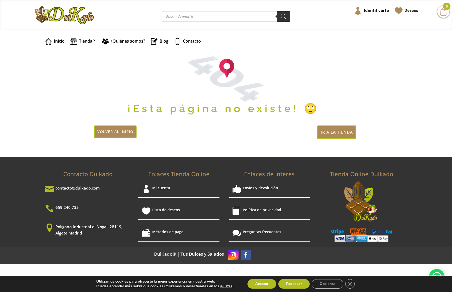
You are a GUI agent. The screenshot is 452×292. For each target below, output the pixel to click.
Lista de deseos (166, 209)
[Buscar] (283, 16)
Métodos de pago (168, 231)
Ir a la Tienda (337, 132)
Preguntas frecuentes (262, 231)
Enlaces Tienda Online (179, 174)
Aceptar (261, 283)
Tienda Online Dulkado (361, 174)
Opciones (327, 283)
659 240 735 (67, 207)
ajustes (226, 286)
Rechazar (294, 283)
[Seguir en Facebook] (246, 255)
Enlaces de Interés (269, 174)
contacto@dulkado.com (77, 188)
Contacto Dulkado (87, 174)
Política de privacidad (262, 209)
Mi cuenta (161, 187)
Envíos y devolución (260, 187)
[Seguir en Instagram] (233, 255)
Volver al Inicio (115, 131)
